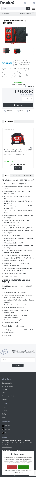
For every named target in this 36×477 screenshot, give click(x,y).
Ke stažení (5, 389)
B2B (3, 392)
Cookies (4, 399)
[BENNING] (7, 63)
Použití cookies (20, 470)
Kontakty (4, 417)
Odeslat (18, 365)
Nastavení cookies (10, 470)
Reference (5, 411)
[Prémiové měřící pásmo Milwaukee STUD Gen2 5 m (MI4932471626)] (18, 138)
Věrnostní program (7, 386)
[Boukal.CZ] (7, 2)
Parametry (16, 175)
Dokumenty (27, 175)
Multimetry (5, 13)
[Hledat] (28, 8)
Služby (4, 414)
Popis (7, 175)
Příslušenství (9, 121)
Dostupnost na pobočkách (18, 84)
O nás (3, 407)
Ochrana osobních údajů (9, 396)
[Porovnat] (30, 148)
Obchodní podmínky (8, 383)
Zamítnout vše (12, 467)
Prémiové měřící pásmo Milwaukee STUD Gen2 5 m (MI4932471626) (18, 150)
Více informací (7, 447)
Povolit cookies (24, 467)
